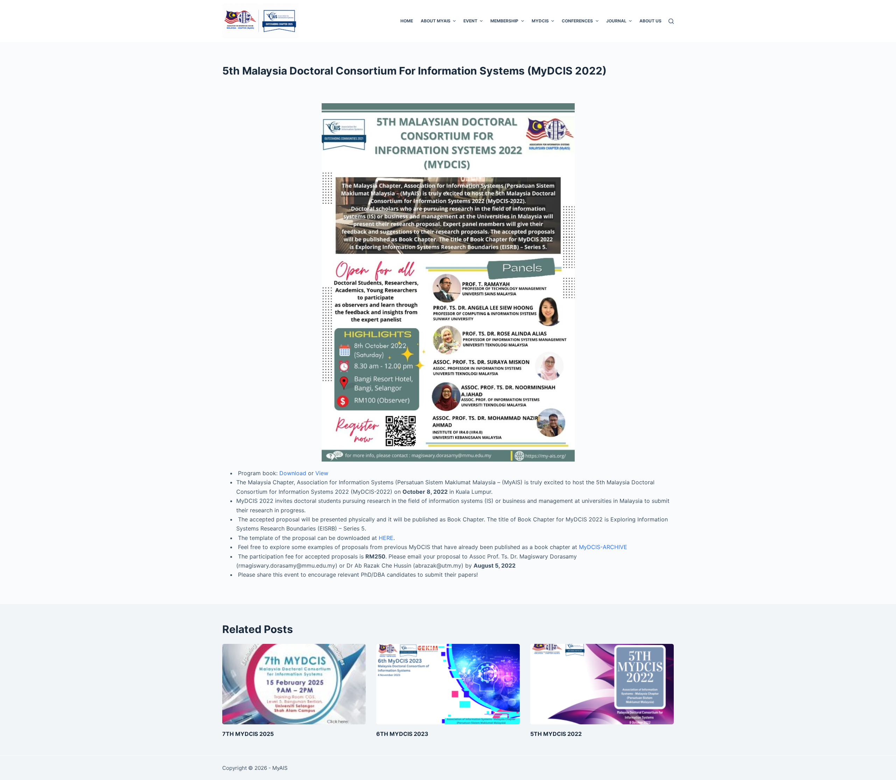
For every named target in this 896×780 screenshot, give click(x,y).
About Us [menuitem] (650, 20)
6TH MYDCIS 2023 (402, 733)
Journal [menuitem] (616, 20)
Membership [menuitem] (504, 20)
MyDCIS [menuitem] (540, 20)
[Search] (671, 21)
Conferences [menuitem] (577, 20)
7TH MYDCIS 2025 (248, 733)
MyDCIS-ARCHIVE (603, 546)
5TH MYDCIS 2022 (556, 733)
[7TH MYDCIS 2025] (294, 684)
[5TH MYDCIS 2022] (602, 684)
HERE (386, 537)
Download (292, 473)
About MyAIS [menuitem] (435, 20)
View (321, 473)
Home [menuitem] (406, 20)
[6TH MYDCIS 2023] (448, 684)
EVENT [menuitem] (470, 20)
